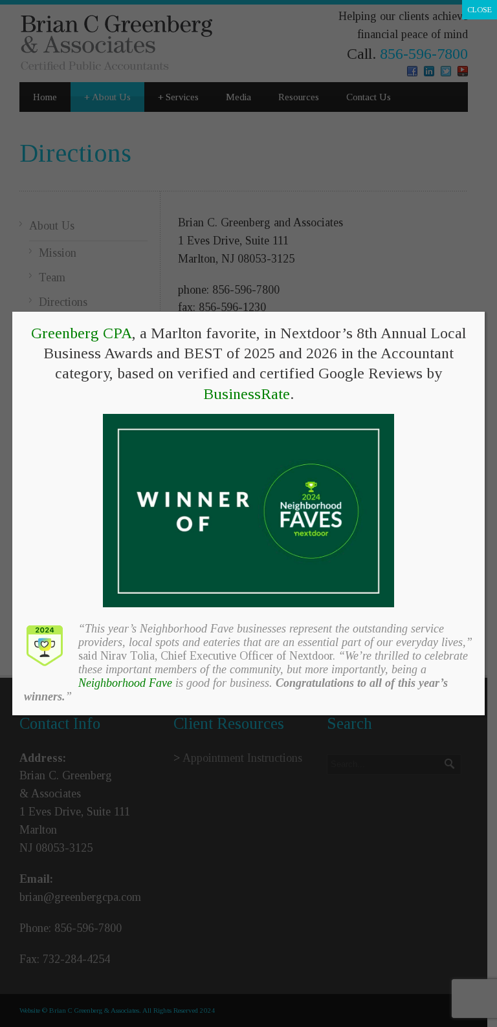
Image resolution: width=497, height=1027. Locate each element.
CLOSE (479, 9)
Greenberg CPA (81, 333)
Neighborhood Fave (125, 682)
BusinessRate (246, 393)
